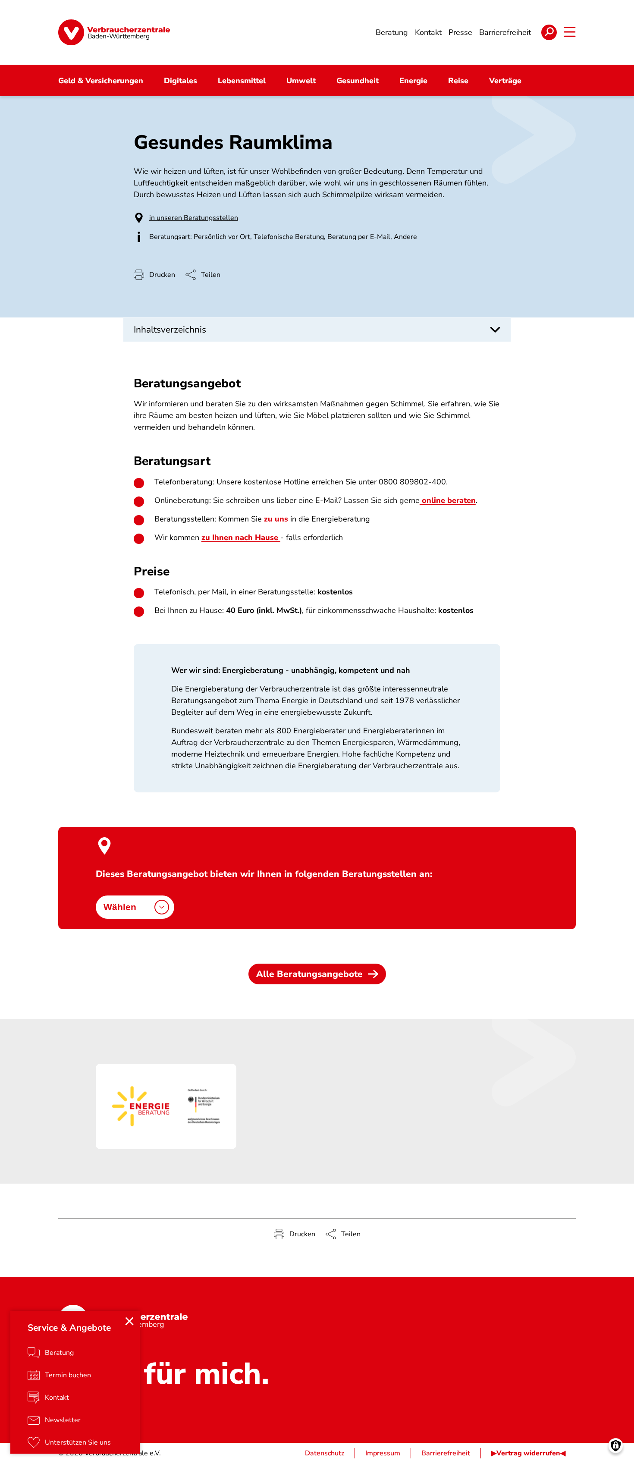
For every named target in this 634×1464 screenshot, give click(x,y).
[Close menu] (129, 1321)
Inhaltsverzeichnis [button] (170, 330)
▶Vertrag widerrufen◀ (528, 1453)
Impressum (382, 1453)
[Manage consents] (615, 1445)
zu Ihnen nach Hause (240, 537)
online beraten (448, 500)
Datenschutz (324, 1453)
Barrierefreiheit (445, 1453)
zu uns (276, 519)
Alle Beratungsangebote (309, 974)
